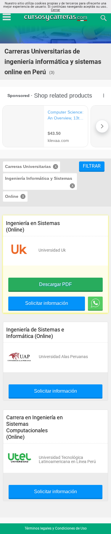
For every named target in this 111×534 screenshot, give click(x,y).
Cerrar (55, 10)
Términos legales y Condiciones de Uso (56, 528)
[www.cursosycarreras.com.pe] (56, 17)
